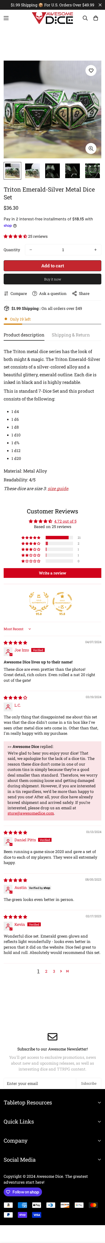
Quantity (12, 249)
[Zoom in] (90, 148)
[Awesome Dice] (52, 18)
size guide (58, 488)
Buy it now (52, 279)
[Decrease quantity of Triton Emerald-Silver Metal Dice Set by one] (30, 249)
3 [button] (54, 971)
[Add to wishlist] (90, 70)
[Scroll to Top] (96, 1217)
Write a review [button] (52, 572)
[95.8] (39, 602)
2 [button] (46, 971)
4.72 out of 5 (65, 521)
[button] (16, 236)
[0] (95, 18)
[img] (15, 642)
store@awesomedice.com (31, 813)
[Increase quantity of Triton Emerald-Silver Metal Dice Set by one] (95, 249)
